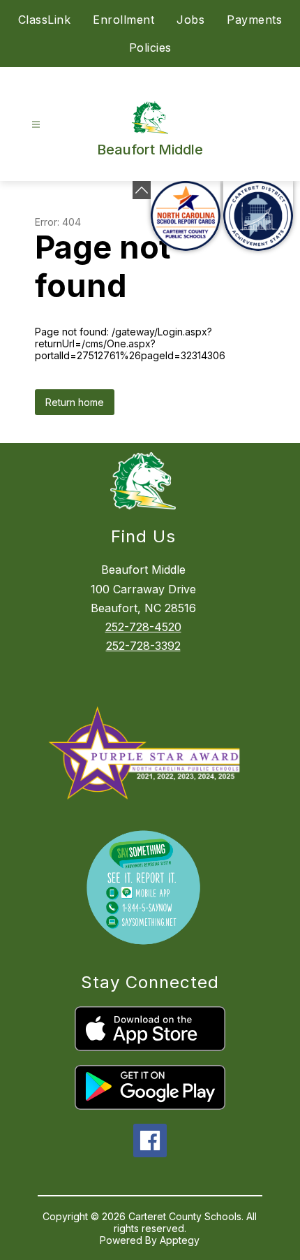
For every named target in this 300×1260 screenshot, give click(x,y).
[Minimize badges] (142, 190)
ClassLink (44, 20)
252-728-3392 (143, 646)
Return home (74, 402)
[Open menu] (36, 125)
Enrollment (123, 20)
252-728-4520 (143, 627)
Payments (254, 20)
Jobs (190, 20)
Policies (150, 48)
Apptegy (180, 1240)
